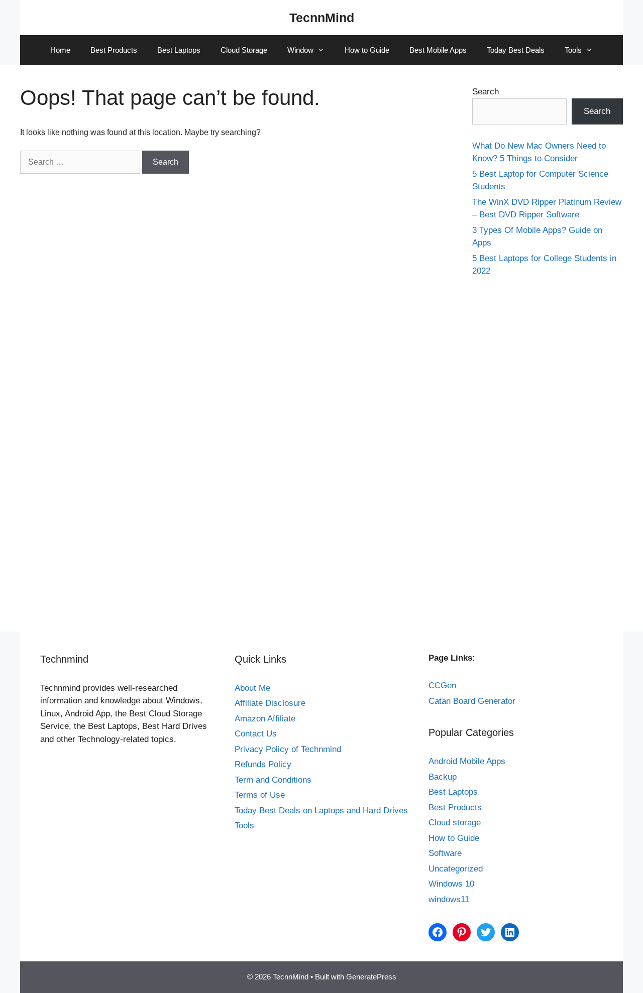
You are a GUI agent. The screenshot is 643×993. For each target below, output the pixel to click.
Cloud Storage (244, 50)
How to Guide (367, 50)
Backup (442, 777)
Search (485, 91)
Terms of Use (260, 795)
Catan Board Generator (471, 701)
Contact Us (256, 733)
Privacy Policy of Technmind (288, 749)
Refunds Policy (263, 764)
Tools (573, 50)
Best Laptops (178, 50)
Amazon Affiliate (265, 718)
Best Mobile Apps (438, 50)
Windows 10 (451, 884)
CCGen (442, 685)
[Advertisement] (547, 445)
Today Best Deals (516, 50)
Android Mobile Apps (466, 761)
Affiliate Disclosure (270, 703)
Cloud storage (454, 822)
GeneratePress (371, 976)
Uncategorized (455, 869)
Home (60, 50)
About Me (252, 688)
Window (300, 50)
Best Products (113, 50)
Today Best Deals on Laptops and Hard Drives (321, 810)
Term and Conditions (273, 780)
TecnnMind (321, 18)
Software (445, 853)
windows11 (448, 899)
